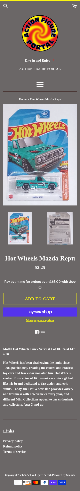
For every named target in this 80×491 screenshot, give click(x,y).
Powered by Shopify (63, 475)
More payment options (40, 320)
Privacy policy (13, 441)
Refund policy (13, 446)
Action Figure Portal (39, 475)
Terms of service (14, 451)
